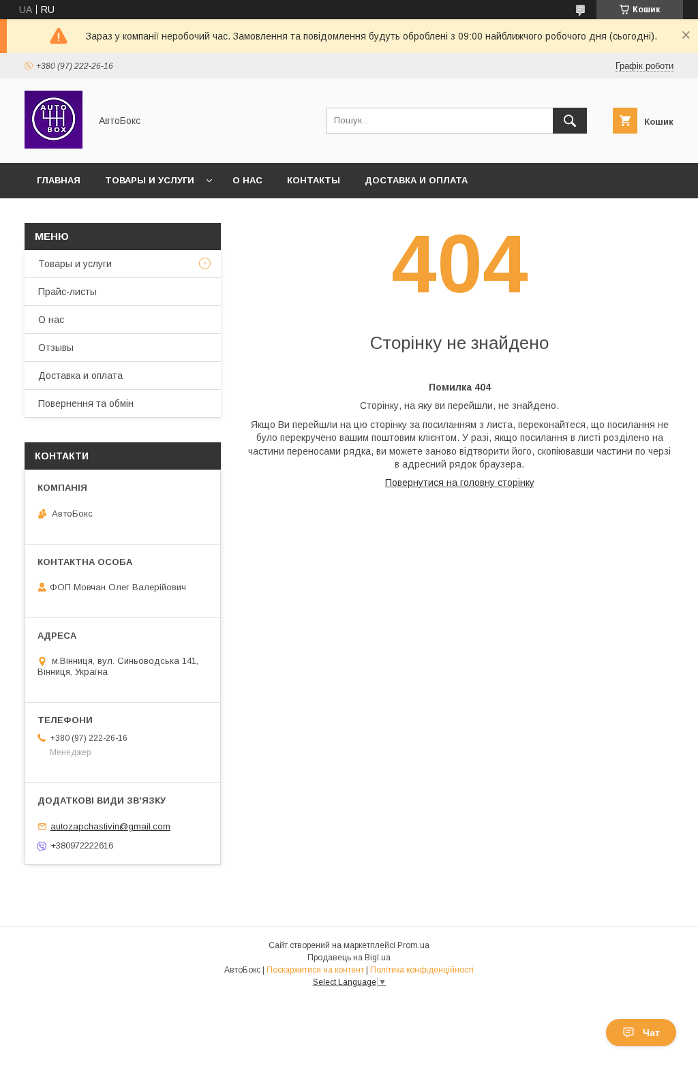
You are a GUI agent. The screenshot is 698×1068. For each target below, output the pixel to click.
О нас (247, 180)
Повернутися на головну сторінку (459, 482)
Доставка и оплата (416, 180)
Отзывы (56, 347)
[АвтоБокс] (53, 145)
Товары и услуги (149, 180)
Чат (651, 1032)
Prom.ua (413, 945)
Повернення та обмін (86, 403)
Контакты (313, 180)
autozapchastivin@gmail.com (110, 826)
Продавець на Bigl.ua (349, 957)
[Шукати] (570, 121)
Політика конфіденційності (422, 970)
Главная (58, 180)
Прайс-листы (67, 291)
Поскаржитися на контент (315, 970)
